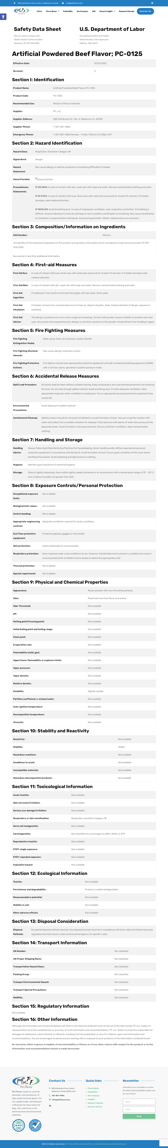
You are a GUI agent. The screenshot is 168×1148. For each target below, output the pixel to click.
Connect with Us (95, 1107)
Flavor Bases (51, 11)
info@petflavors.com (61, 1100)
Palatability (68, 11)
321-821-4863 (58, 1096)
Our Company (82, 11)
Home (39, 11)
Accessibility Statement (116, 1144)
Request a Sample (126, 11)
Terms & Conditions (96, 1144)
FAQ (93, 11)
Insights (91, 1099)
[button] (3, 17)
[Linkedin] (152, 3)
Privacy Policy (81, 1144)
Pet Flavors (70, 1144)
